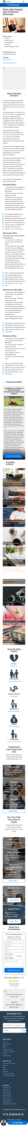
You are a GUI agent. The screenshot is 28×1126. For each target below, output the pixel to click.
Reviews (14, 986)
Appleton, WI (6, 1092)
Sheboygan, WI (7, 1102)
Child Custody (14, 679)
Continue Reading (13, 456)
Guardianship (14, 739)
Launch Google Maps (16, 229)
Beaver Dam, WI (7, 1100)
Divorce (14, 664)
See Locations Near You (10, 63)
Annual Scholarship (8, 1073)
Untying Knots (7, 1056)
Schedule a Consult (8, 1052)
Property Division (14, 694)
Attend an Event (7, 1050)
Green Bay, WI (7, 1094)
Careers (5, 1069)
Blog (4, 1067)
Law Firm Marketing (9, 1075)
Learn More (13, 811)
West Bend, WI (7, 1096)
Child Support (14, 709)
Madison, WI (6, 1090)
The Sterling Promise (9, 1063)
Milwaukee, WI (7, 1088)
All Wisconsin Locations (10, 1104)
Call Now (17, 1122)
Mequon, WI (6, 1098)
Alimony (14, 724)
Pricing (5, 1054)
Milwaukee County (8, 134)
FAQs (4, 1048)
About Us (5, 1071)
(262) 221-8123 (7, 59)
